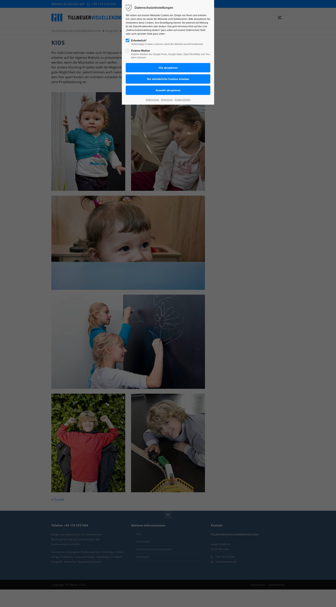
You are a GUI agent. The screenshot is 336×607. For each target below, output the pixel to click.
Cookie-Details (182, 99)
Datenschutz (152, 99)
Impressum (167, 99)
